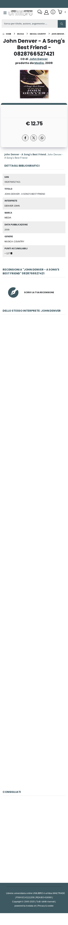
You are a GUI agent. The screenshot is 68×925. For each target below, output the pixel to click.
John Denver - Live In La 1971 (34, 439)
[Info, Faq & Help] (53, 12)
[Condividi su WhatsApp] (42, 138)
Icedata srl (31, 905)
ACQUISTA (35, 387)
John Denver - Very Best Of (34, 517)
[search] (62, 24)
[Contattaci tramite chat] (39, 12)
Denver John (12, 205)
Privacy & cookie (46, 905)
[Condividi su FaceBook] (25, 138)
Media (8, 217)
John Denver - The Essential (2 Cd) (34, 595)
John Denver (38, 59)
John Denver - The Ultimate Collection (34, 672)
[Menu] (5, 12)
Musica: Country (14, 241)
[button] (62, 12)
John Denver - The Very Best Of (33, 362)
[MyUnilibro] (46, 12)
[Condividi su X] (33, 138)
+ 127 (7, 253)
